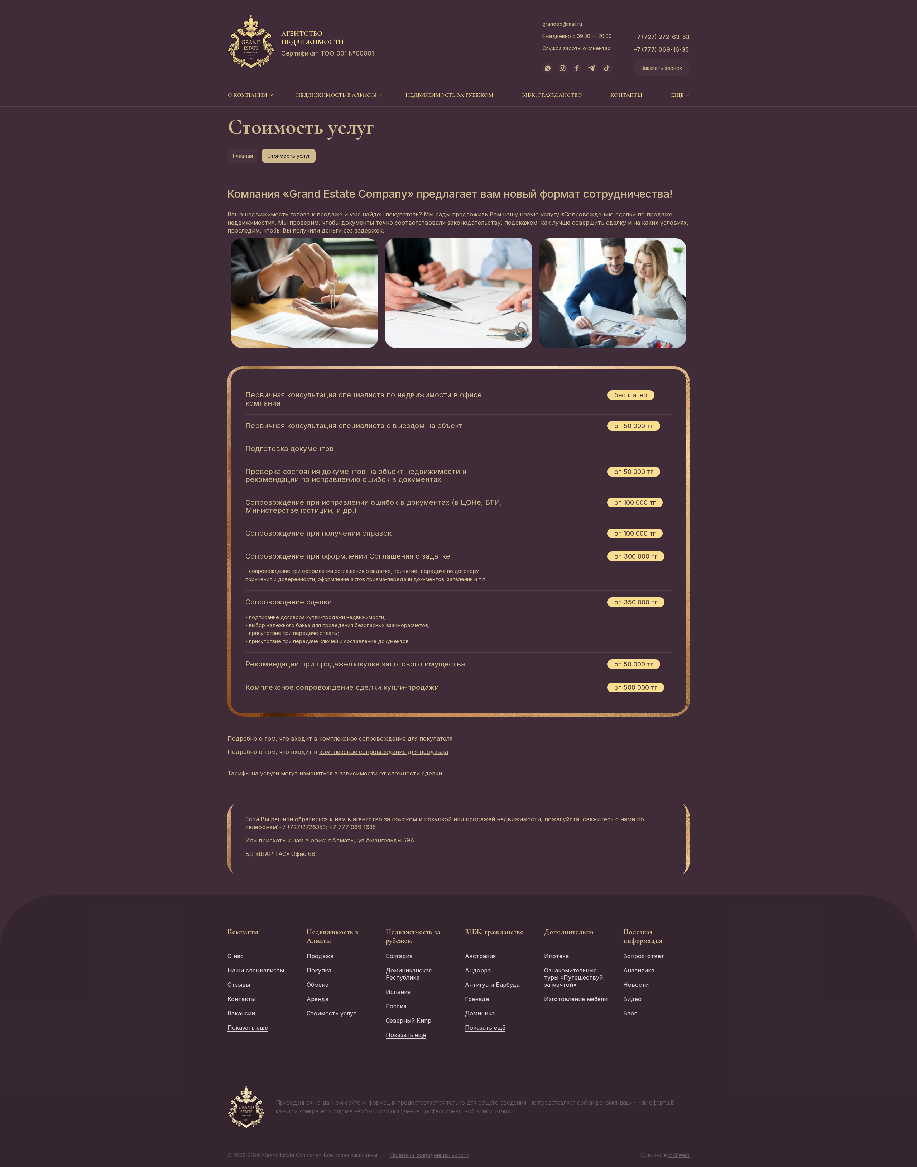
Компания (242, 932)
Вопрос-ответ (643, 956)
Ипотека (556, 956)
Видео (632, 999)
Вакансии (241, 1013)
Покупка (319, 970)
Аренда (317, 999)
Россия (396, 1006)
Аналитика (638, 970)
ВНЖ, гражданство (552, 95)
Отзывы (238, 984)
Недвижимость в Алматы (336, 95)
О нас (235, 956)
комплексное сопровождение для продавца (383, 751)
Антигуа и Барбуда (492, 984)
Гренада (477, 999)
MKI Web (679, 1155)
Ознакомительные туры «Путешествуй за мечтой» (573, 977)
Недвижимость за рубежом (449, 95)
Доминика (480, 1013)
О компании (247, 95)
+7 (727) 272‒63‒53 (661, 36)
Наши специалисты (255, 970)
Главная (243, 156)
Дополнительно (569, 932)
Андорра (478, 970)
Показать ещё (247, 1027)
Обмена (317, 984)
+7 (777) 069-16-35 (661, 49)
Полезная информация (642, 936)
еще (677, 95)
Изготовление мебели (576, 999)
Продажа (320, 956)
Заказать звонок (661, 68)
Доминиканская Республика (409, 974)
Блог (630, 1013)
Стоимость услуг (331, 1013)
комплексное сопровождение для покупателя (385, 738)
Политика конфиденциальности (429, 1155)
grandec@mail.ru (562, 24)
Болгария (399, 956)
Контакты (626, 95)
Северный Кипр (408, 1020)
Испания (398, 991)
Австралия (480, 956)
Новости (636, 984)
